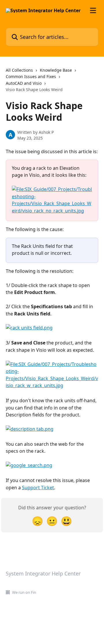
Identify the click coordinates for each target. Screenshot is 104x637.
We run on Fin (24, 592)
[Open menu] (93, 10)
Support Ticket (38, 487)
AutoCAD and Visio (24, 83)
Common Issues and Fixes (31, 76)
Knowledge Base (56, 70)
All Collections (19, 70)
